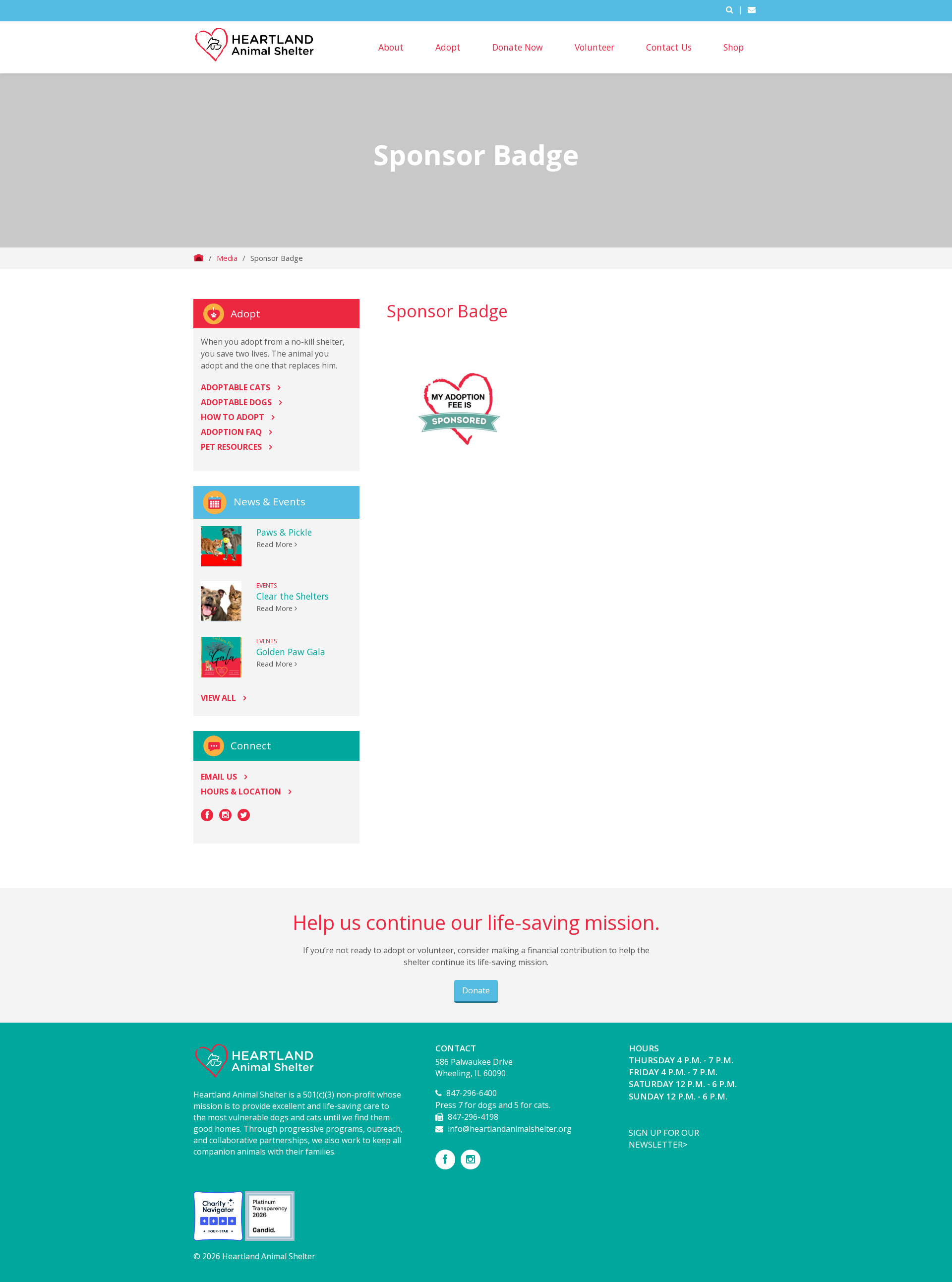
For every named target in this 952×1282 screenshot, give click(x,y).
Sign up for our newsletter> (664, 1138)
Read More (275, 544)
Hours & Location (241, 791)
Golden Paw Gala (290, 652)
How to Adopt (232, 417)
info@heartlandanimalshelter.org (510, 1128)
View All (218, 697)
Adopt (448, 47)
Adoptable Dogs (236, 402)
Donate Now (517, 47)
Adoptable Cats (235, 387)
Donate (476, 990)
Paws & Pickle (284, 532)
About (391, 47)
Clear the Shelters (292, 596)
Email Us (219, 776)
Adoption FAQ (231, 432)
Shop (733, 47)
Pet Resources (231, 446)
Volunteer (594, 47)
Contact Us (669, 47)
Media (227, 258)
